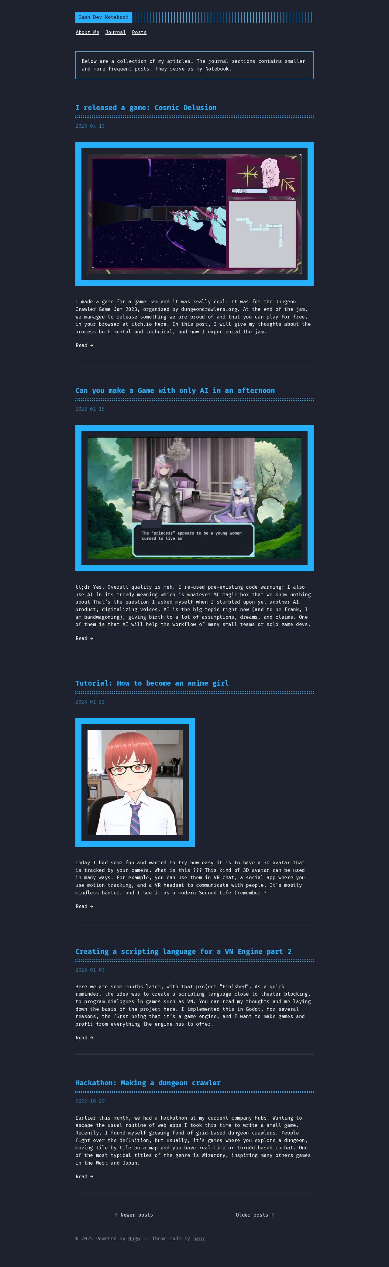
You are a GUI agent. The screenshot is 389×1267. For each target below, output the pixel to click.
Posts (139, 32)
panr (199, 1239)
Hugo (134, 1239)
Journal (115, 32)
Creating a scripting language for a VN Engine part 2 (183, 952)
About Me (87, 32)
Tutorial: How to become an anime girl (152, 683)
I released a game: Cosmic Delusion (146, 108)
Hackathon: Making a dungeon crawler (148, 1083)
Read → (84, 346)
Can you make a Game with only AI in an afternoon (175, 391)
